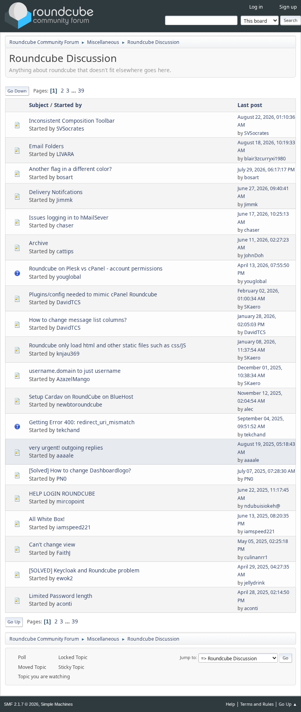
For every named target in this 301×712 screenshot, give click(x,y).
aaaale (65, 455)
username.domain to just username (75, 370)
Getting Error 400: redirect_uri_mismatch (81, 422)
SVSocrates (70, 128)
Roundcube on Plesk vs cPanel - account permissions (96, 268)
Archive (38, 243)
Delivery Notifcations (56, 192)
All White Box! (47, 519)
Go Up (13, 622)
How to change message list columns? (78, 319)
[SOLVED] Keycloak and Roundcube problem (84, 570)
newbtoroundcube (79, 404)
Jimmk (64, 199)
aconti (64, 603)
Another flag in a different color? (70, 169)
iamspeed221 (73, 527)
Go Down (17, 91)
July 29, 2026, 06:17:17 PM (266, 169)
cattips (65, 251)
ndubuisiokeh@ (262, 506)
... (74, 90)
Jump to (188, 657)
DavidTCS (68, 302)
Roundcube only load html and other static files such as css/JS (107, 345)
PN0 (61, 478)
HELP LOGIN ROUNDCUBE (62, 493)
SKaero (252, 306)
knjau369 (68, 353)
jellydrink (254, 582)
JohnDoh (254, 255)
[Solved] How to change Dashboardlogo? (80, 470)
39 (81, 90)
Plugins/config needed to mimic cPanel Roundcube (93, 294)
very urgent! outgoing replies (66, 447)
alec (248, 409)
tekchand (68, 430)
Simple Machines (57, 704)
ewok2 (64, 578)
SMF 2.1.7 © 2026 (21, 704)
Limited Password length (60, 595)
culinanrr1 (256, 557)
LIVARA (65, 154)
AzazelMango (73, 379)
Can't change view (52, 544)
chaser (65, 225)
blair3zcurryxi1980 (265, 158)
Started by (68, 105)
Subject (39, 105)
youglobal (68, 276)
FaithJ (63, 552)
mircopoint (70, 501)
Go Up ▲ (288, 704)
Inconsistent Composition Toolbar (72, 120)
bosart (64, 177)
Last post (250, 105)
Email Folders (46, 146)
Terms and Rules (257, 704)
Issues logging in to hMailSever (69, 217)
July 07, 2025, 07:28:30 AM (266, 471)
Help (230, 704)
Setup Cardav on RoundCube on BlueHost (81, 396)
